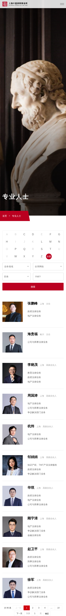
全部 (49, 256)
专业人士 (16, 216)
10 (58, 608)
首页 (4, 216)
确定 (47, 613)
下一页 (19, 613)
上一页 (18, 608)
